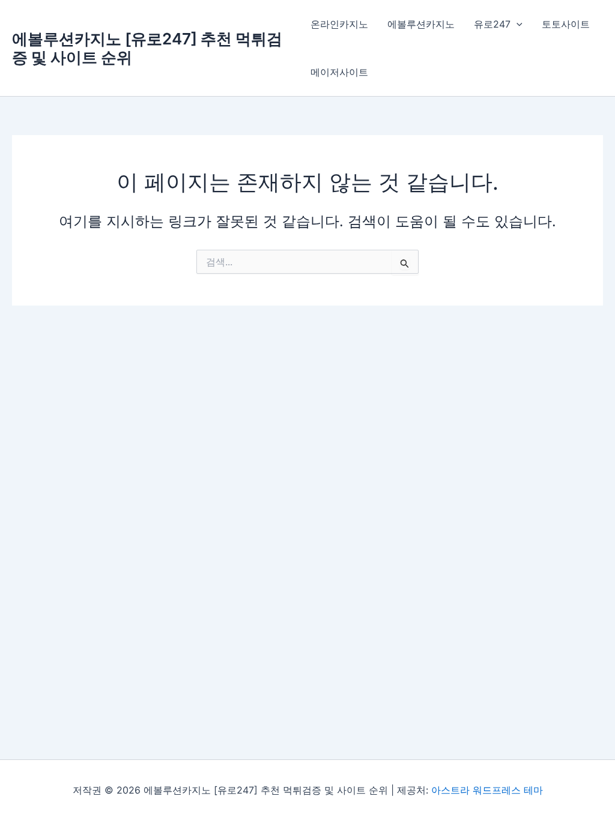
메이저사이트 (339, 72)
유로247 (492, 24)
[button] (516, 24)
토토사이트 (566, 24)
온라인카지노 (339, 24)
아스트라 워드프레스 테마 (487, 790)
